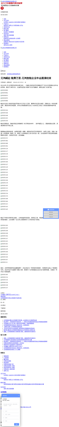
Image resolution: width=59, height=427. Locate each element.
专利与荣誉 (17, 22)
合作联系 (3, 392)
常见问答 (21, 41)
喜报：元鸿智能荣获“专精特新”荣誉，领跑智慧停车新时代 (19, 331)
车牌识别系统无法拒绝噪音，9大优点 (14, 343)
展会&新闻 (7, 40)
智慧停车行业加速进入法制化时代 (13, 344)
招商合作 (6, 36)
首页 (5, 19)
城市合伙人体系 (8, 45)
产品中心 (6, 23)
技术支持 (6, 33)
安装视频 (11, 35)
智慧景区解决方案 (9, 384)
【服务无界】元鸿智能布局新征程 (13, 326)
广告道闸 (6, 357)
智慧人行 (11, 25)
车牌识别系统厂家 (9, 364)
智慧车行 (6, 25)
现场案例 (11, 32)
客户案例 (6, 30)
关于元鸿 (6, 20)
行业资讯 (16, 41)
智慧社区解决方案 (19, 384)
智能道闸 (6, 356)
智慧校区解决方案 (39, 384)
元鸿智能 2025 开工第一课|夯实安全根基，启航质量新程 (19, 323)
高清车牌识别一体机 (9, 367)
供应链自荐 (12, 38)
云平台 (21, 25)
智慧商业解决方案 (29, 384)
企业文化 (11, 22)
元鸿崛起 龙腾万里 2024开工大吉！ (10, 294)
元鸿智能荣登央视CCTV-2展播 (12, 349)
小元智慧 (17, 38)
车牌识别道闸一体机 (9, 365)
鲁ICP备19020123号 (26, 407)
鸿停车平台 (7, 27)
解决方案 (6, 28)
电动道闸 (6, 362)
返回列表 (3, 296)
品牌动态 (6, 41)
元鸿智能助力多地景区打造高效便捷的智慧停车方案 (18, 339)
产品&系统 (3, 378)
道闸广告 (6, 370)
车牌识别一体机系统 (9, 369)
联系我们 (23, 22)
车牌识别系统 (7, 361)
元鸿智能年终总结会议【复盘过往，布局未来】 (17, 325)
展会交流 (11, 41)
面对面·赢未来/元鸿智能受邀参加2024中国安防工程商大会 (19, 330)
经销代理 (6, 38)
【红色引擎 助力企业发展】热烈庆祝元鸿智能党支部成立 (19, 328)
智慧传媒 (16, 25)
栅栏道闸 (6, 359)
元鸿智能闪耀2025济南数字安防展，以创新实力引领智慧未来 (20, 320)
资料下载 (6, 35)
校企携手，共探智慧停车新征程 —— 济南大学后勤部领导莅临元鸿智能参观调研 (25, 321)
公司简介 (6, 22)
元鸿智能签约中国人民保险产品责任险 (11, 298)
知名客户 (6, 32)
